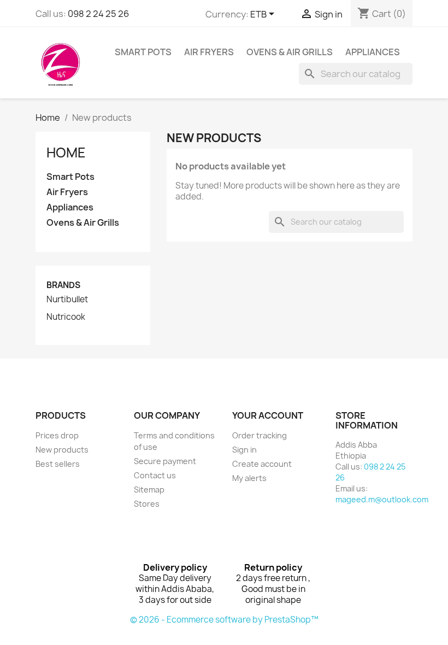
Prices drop (57, 435)
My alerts (249, 478)
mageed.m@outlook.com (381, 499)
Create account (262, 464)
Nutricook (65, 317)
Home (66, 152)
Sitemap (149, 489)
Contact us (155, 475)
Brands (63, 285)
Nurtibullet (67, 299)
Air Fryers (209, 52)
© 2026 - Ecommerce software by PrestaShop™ (224, 619)
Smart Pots (143, 52)
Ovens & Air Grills (289, 52)
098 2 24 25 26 (98, 14)
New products (62, 449)
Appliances (372, 52)
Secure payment (165, 461)
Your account (267, 415)
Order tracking (259, 435)
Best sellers (58, 464)
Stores (147, 504)
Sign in (244, 449)
